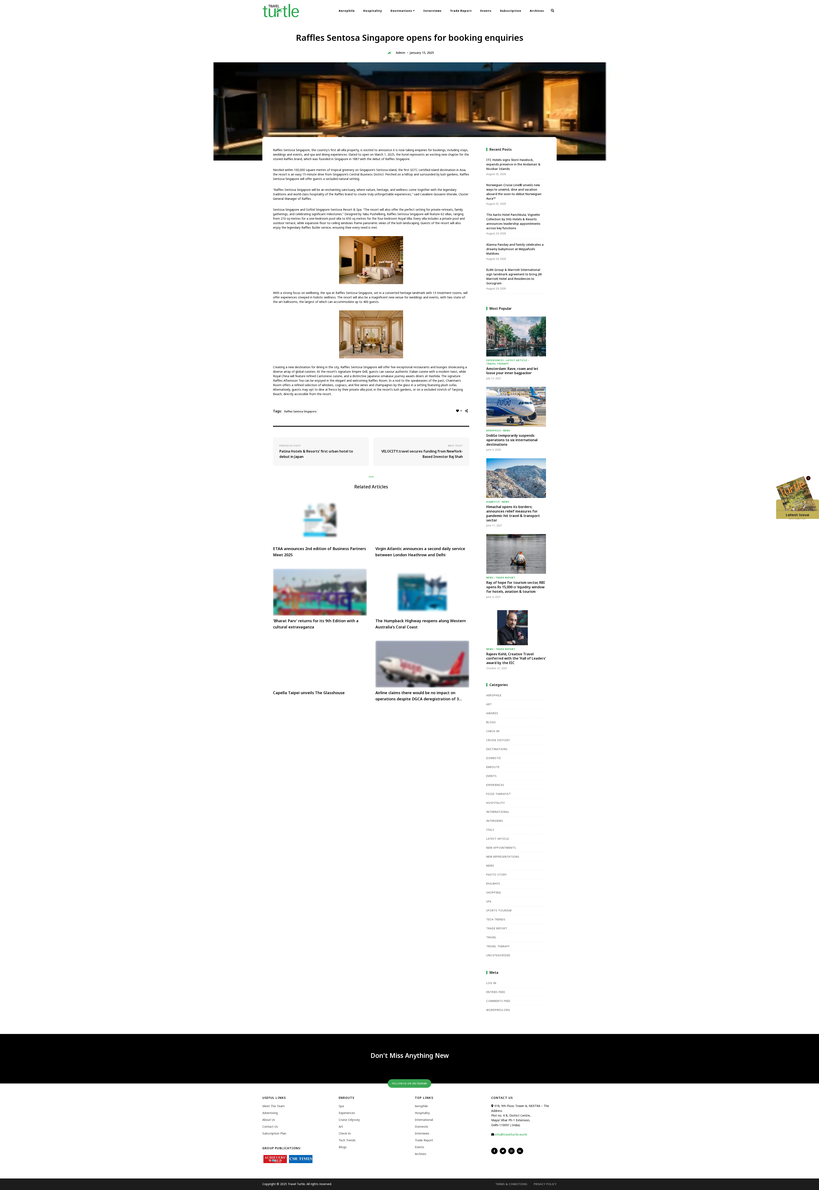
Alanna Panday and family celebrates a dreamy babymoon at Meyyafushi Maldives (515, 249)
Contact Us (270, 1126)
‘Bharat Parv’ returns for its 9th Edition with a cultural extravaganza (316, 623)
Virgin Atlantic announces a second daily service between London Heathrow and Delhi (420, 551)
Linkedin (520, 1151)
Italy (490, 830)
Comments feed (498, 1001)
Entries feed (495, 992)
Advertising (270, 1113)
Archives (537, 11)
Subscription (510, 11)
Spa (488, 901)
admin (400, 53)
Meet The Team (273, 1106)
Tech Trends (495, 919)
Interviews (432, 11)
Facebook (494, 1151)
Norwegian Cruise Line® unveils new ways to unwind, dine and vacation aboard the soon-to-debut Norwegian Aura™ (514, 191)
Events (485, 11)
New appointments (501, 848)
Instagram (511, 1151)
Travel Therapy (497, 363)
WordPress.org (498, 1010)
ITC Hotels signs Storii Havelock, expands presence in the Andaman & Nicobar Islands (513, 164)
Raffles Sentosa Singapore (300, 411)
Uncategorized (498, 955)
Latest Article (516, 360)
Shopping (493, 892)
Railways (493, 883)
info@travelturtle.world (511, 1134)
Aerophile (347, 11)
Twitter (503, 1151)
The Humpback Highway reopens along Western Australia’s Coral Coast (420, 623)
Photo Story (496, 874)
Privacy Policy (545, 1184)
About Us (268, 1120)
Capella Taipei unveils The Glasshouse (309, 692)
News (506, 430)
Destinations (402, 11)
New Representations (502, 857)
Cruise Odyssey (498, 740)
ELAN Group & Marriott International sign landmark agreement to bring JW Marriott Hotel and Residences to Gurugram (514, 276)
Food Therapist (498, 794)
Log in (491, 983)
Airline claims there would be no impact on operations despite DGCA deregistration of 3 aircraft (417, 696)
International (497, 812)
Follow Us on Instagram (409, 1083)
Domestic (493, 501)
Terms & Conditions (511, 1184)
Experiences (495, 360)
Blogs (491, 722)
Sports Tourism (499, 910)
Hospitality (372, 11)
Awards (492, 713)
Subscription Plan (274, 1133)
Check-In (493, 731)
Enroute (493, 767)
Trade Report (461, 11)
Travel (491, 937)
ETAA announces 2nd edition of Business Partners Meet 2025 (319, 551)
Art (489, 704)
